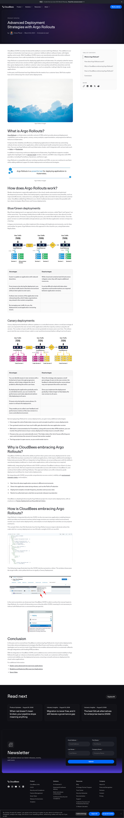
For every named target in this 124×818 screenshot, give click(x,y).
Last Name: (72, 749)
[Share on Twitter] (95, 86)
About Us (102, 784)
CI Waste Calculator (82, 806)
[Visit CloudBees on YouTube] (16, 787)
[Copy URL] (84, 86)
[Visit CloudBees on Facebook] (9, 787)
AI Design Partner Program (84, 787)
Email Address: (72, 740)
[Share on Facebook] (91, 86)
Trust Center (79, 790)
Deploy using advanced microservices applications (26, 666)
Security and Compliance (37, 790)
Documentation (80, 796)
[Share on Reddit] (98, 86)
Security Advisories (81, 793)
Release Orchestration (36, 799)
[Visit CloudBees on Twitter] (19, 787)
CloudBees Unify (35, 784)
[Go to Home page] (8, 7)
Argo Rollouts (12, 135)
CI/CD (32, 787)
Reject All (94, 814)
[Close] (121, 814)
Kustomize (19, 149)
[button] (20, 7)
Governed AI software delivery (59, 788)
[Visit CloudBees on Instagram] (12, 787)
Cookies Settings (81, 814)
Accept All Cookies (108, 814)
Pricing (101, 796)
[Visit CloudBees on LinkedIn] (23, 787)
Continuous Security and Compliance (60, 797)
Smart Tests (33, 796)
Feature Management (36, 793)
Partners (101, 790)
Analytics (32, 802)
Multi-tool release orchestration (58, 793)
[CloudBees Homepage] (13, 781)
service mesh (31, 155)
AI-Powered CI (57, 784)
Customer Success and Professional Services (83, 802)
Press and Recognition (105, 787)
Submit (91, 761)
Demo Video (14, 672)
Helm (11, 149)
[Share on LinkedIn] (87, 86)
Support (78, 799)
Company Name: (97, 749)
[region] (62, 814)
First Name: (96, 740)
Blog (77, 784)
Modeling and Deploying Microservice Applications (26, 669)
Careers (101, 793)
